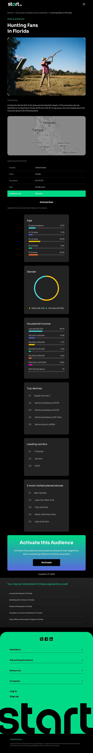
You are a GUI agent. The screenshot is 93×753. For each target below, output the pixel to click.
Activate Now (46, 202)
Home (10, 13)
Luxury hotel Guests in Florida (20, 593)
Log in (13, 691)
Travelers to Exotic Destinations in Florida (25, 613)
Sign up (14, 696)
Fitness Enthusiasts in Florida (20, 606)
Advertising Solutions (21, 660)
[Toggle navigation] (83, 4)
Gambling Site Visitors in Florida (21, 600)
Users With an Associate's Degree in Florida (26, 619)
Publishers (15, 649)
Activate (46, 562)
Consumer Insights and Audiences (31, 13)
